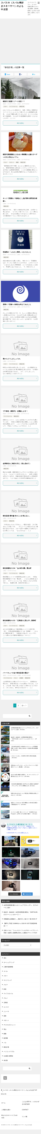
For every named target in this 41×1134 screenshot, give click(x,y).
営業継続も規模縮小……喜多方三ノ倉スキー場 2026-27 (20, 919)
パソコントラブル (9, 1051)
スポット (11, 162)
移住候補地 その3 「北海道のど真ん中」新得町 (19, 620)
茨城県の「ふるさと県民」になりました (17, 252)
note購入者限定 (8, 1056)
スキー (5, 106)
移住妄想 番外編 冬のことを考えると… (16, 516)
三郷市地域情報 (8, 967)
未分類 (6, 1060)
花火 (5, 958)
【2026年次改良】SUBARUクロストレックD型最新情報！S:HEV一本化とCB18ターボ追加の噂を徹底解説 (24, 748)
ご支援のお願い (6, 1109)
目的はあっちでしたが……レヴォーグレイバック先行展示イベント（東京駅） (24, 766)
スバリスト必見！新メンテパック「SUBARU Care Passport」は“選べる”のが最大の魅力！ (24, 812)
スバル (6, 971)
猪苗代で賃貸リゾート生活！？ (14, 101)
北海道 (21, 678)
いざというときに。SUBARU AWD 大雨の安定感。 (24, 756)
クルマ (6, 984)
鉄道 (5, 989)
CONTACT (25, 1109)
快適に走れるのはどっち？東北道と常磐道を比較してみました (24, 794)
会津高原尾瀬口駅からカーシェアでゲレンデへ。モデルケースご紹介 (24, 728)
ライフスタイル (13, 106)
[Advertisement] (20, 40)
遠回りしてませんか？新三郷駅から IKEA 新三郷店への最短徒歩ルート (24, 803)
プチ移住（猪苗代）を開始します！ (15, 411)
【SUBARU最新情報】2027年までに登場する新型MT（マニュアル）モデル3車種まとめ (25, 784)
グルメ (5, 162)
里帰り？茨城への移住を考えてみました (17, 304)
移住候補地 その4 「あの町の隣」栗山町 (17, 568)
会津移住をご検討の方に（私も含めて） (17, 463)
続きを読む (20, 123)
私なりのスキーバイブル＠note (9, 1116)
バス (5, 1042)
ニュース (6, 1011)
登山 (5, 1029)
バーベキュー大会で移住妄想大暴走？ (16, 673)
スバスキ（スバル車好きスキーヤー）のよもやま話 (12, 6)
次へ (23, 705)
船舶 (17, 162)
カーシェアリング (9, 962)
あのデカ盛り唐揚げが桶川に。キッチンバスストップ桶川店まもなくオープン (24, 775)
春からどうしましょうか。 (12, 359)
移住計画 (22, 106)
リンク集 (24, 1116)
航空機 (6, 1038)
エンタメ (6, 1007)
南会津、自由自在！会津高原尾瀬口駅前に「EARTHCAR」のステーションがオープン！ (24, 738)
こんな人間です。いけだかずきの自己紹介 (30, 1103)
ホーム (3, 1103)
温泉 (5, 1016)
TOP (20, 1090)
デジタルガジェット (10, 1025)
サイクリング (8, 980)
